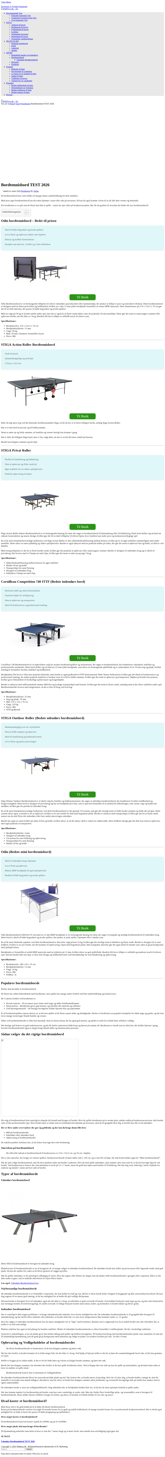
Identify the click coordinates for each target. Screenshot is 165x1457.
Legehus (14, 32)
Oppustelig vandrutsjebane (22, 39)
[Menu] (2, 99)
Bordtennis (25, 191)
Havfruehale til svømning (21, 71)
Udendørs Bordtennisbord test (25, 1283)
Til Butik (83, 297)
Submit (29, 1449)
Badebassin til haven (19, 27)
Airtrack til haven (18, 25)
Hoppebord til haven (19, 36)
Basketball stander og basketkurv (24, 55)
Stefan (36, 191)
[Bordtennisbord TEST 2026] (78, 178)
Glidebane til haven (19, 78)
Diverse (9, 95)
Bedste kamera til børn (20, 92)
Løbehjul (15, 48)
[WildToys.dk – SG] (9, 9)
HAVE (9, 22)
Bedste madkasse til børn (21, 90)
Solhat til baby (17, 76)
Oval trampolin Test (19, 20)
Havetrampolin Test (14, 13)
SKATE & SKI (12, 41)
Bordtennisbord (17, 57)
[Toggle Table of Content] (25, 212)
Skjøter (14, 50)
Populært (10, 83)
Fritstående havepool (19, 34)
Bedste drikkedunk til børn (22, 85)
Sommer (9, 67)
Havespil (15, 62)
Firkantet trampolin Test (21, 15)
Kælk (13, 46)
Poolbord (15, 64)
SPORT (9, 53)
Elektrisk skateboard (19, 43)
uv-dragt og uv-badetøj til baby (23, 74)
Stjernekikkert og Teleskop (22, 88)
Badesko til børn (18, 69)
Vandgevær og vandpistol (21, 81)
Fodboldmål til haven (20, 29)
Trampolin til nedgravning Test (23, 18)
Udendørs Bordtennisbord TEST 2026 (18, 1441)
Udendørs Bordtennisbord (27, 60)
